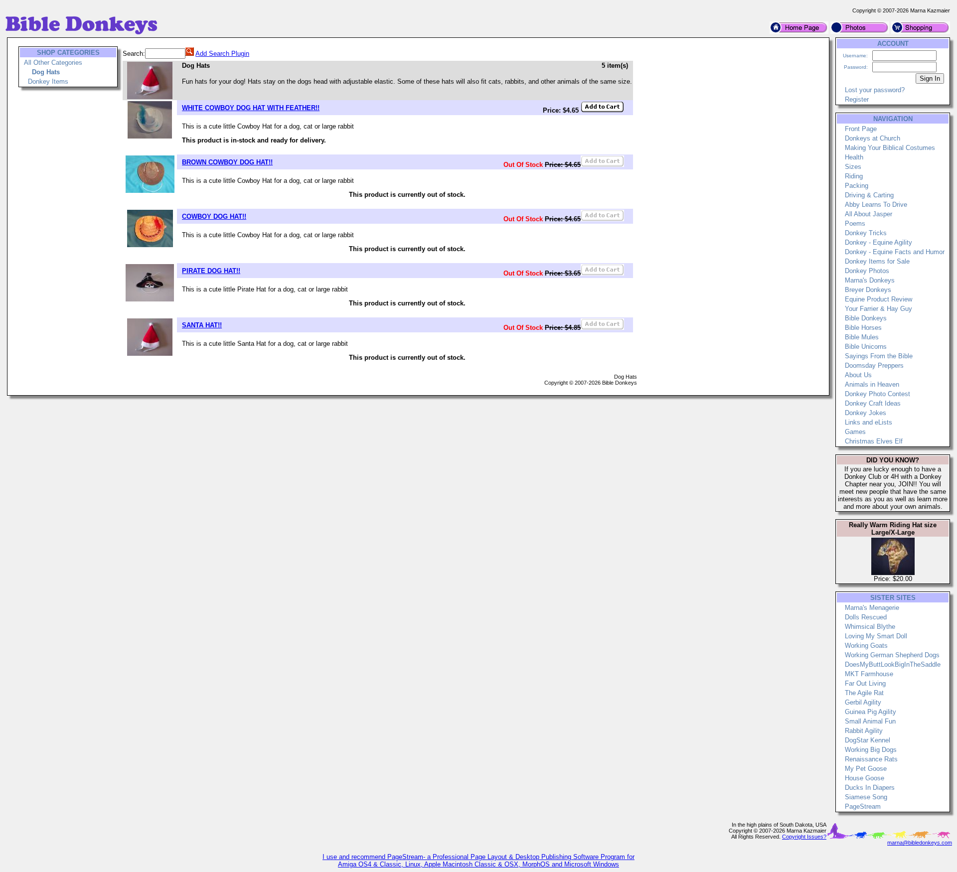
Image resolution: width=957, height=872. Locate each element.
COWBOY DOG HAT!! (214, 216)
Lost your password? (875, 90)
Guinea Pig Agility (870, 712)
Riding (854, 176)
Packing (856, 185)
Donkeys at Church (872, 138)
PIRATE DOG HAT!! (211, 271)
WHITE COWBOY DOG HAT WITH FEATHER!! (250, 108)
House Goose (864, 778)
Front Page (861, 129)
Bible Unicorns (866, 346)
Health (854, 157)
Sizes (853, 166)
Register (857, 99)
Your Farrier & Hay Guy (878, 308)
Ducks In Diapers (870, 787)
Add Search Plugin (222, 53)
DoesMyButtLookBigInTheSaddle (893, 664)
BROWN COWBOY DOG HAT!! (227, 162)
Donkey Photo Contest (877, 394)
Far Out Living (865, 683)
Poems (855, 223)
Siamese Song (866, 797)
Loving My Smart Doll (876, 636)
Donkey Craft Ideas (873, 403)
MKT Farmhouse (869, 674)
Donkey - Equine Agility (878, 242)
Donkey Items (48, 81)
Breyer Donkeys (868, 289)
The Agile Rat (864, 693)
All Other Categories (53, 62)
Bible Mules (862, 337)
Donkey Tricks (866, 233)
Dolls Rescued (866, 617)
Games (855, 432)
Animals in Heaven (872, 384)
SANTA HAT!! (202, 325)
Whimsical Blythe (870, 626)
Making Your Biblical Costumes (890, 147)
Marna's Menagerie (872, 607)
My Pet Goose (866, 768)
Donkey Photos (867, 271)
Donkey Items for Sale (877, 261)
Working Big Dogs (871, 749)
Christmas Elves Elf (874, 441)
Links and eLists (868, 422)
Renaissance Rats (871, 759)
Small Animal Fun (870, 721)
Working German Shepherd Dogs (892, 655)
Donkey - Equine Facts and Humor (895, 252)
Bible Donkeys (866, 318)
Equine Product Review (878, 299)
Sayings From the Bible (879, 356)
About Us (858, 375)
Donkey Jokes (865, 413)
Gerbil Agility (863, 702)
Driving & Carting (869, 195)
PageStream (863, 806)
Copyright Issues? (804, 837)
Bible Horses (863, 327)
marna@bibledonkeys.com (919, 843)
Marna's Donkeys (870, 280)
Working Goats (866, 645)
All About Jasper (868, 214)
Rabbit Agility (864, 730)
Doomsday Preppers (874, 365)
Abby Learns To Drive (876, 204)
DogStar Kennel (867, 740)
